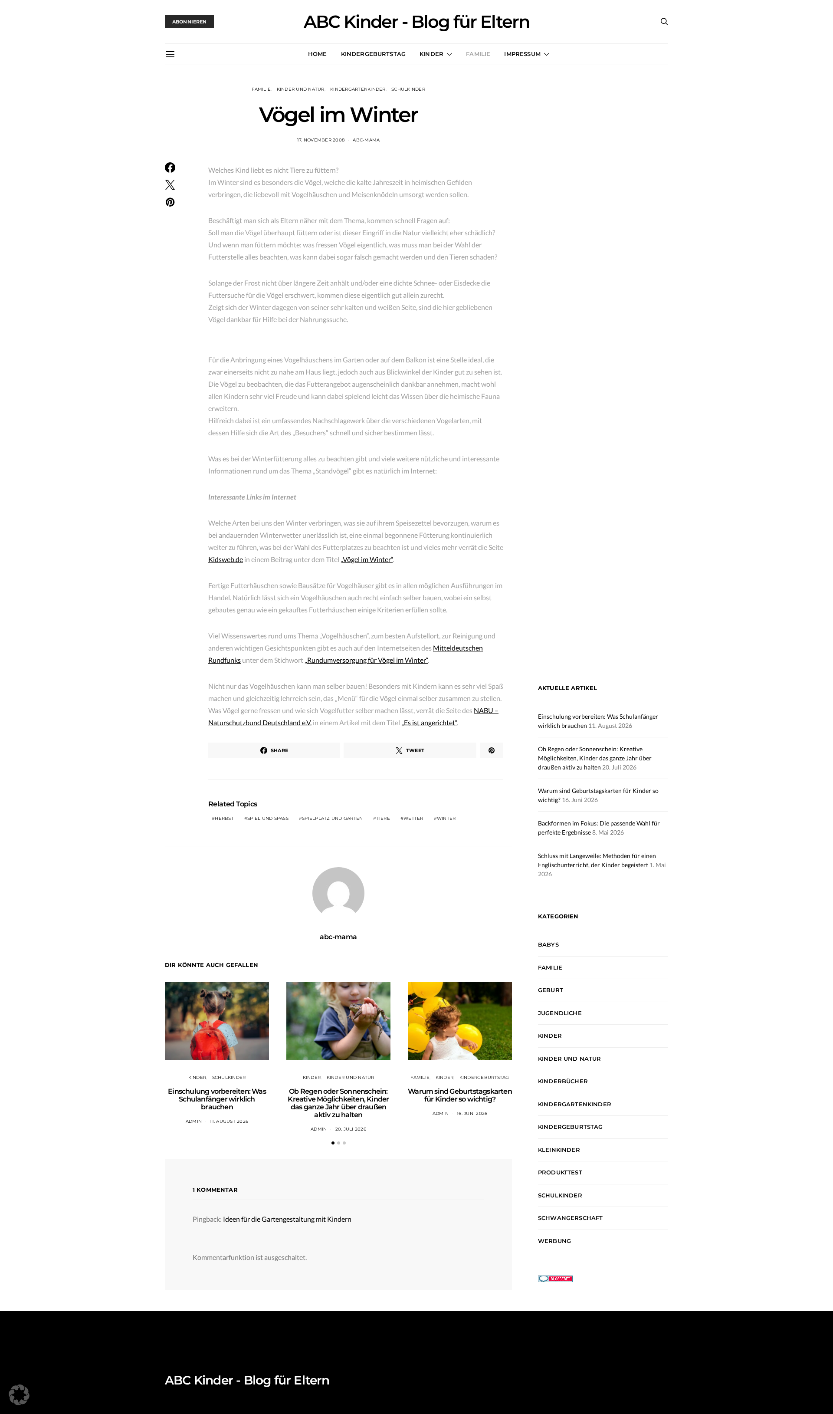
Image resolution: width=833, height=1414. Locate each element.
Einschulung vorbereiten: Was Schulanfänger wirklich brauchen (217, 1099)
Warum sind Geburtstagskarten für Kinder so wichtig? (460, 1095)
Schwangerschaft (570, 1217)
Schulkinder (408, 89)
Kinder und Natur (301, 89)
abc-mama (366, 140)
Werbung (554, 1240)
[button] (333, 1143)
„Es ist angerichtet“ (429, 722)
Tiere (383, 818)
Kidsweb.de (225, 559)
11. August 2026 (229, 1121)
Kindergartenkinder (358, 89)
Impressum (522, 53)
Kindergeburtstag (373, 53)
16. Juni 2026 (472, 1113)
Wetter (413, 818)
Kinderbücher (563, 1081)
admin (194, 1121)
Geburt (550, 990)
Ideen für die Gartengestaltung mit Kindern (287, 1219)
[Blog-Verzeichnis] (555, 1278)
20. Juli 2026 (350, 1129)
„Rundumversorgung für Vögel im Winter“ (366, 660)
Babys (548, 944)
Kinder (431, 53)
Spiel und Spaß (268, 818)
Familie (478, 53)
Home (317, 53)
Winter (446, 818)
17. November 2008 (320, 140)
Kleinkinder (559, 1149)
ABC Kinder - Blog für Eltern (416, 21)
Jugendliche (560, 1013)
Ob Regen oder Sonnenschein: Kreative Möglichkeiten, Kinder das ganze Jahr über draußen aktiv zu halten (338, 1103)
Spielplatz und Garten (332, 818)
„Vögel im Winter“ (367, 559)
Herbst (224, 818)
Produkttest (560, 1172)
